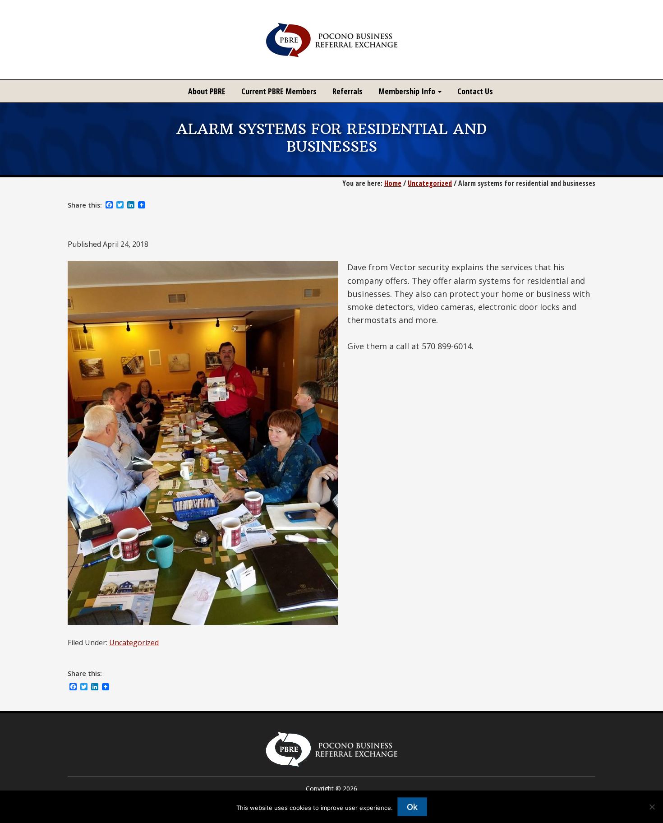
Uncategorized (134, 642)
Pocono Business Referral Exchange (331, 39)
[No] (651, 806)
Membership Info (407, 91)
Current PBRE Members (279, 91)
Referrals (347, 91)
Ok (412, 806)
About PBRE (207, 91)
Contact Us (475, 91)
